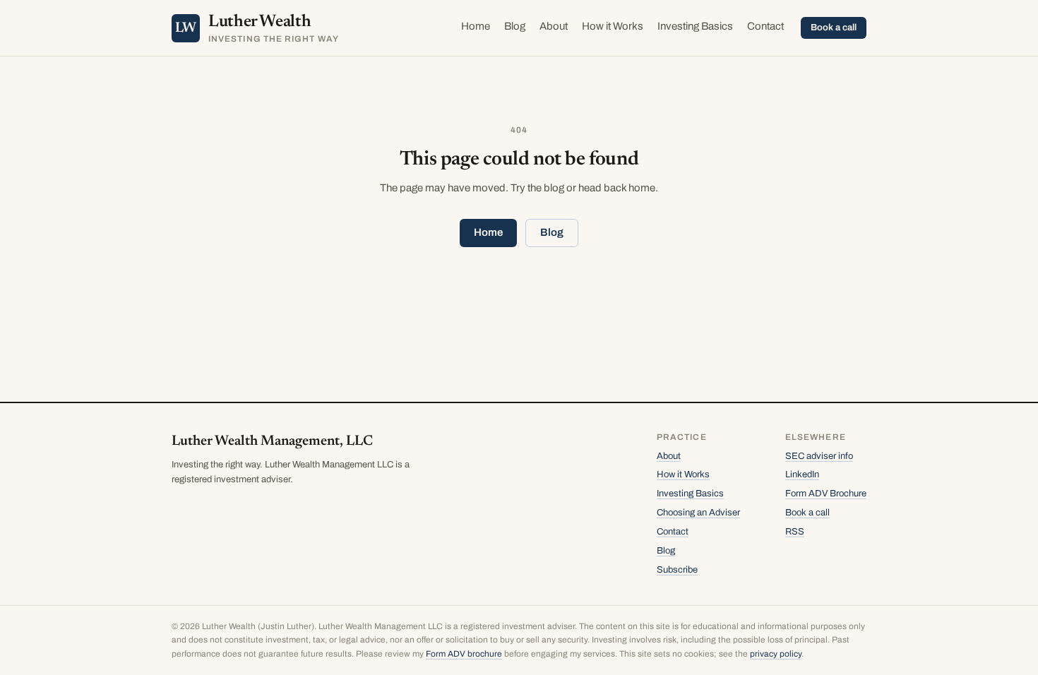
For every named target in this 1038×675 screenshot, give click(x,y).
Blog (514, 26)
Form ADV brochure (464, 654)
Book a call (834, 27)
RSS (794, 532)
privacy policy (775, 654)
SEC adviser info (819, 456)
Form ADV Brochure (825, 493)
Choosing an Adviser (698, 513)
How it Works (612, 26)
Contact (765, 26)
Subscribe (677, 570)
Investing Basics (695, 26)
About (553, 26)
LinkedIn (802, 474)
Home (475, 26)
